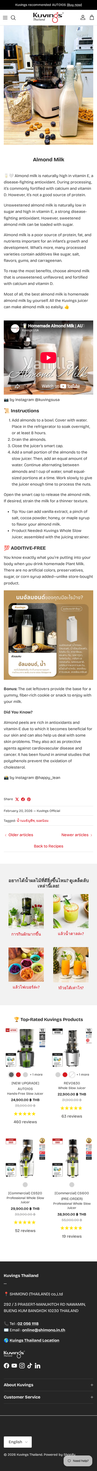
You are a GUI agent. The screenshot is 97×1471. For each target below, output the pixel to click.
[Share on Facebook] (23, 799)
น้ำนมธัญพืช (26, 821)
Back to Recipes (48, 846)
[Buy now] (74, 5)
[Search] (15, 17)
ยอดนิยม (42, 821)
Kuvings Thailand (29, 1455)
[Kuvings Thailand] (48, 17)
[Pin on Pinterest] (29, 799)
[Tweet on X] (17, 799)
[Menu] (5, 17)
